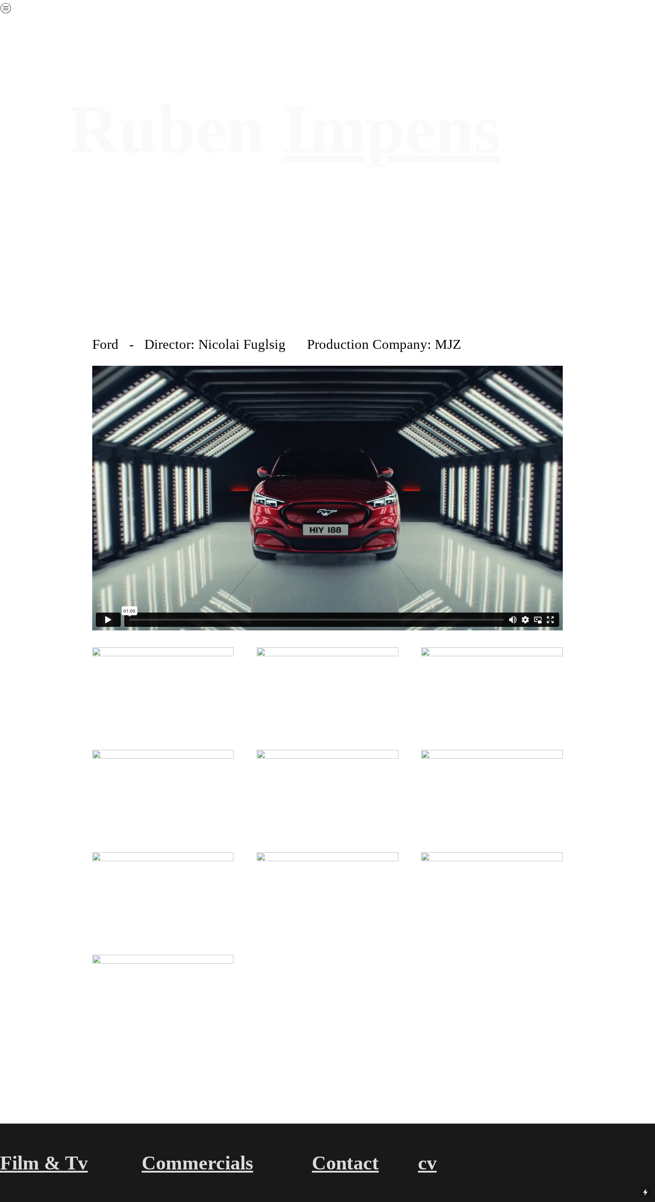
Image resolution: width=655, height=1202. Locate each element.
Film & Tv (44, 1163)
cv (427, 1163)
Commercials (197, 1163)
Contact (345, 1163)
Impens (391, 129)
